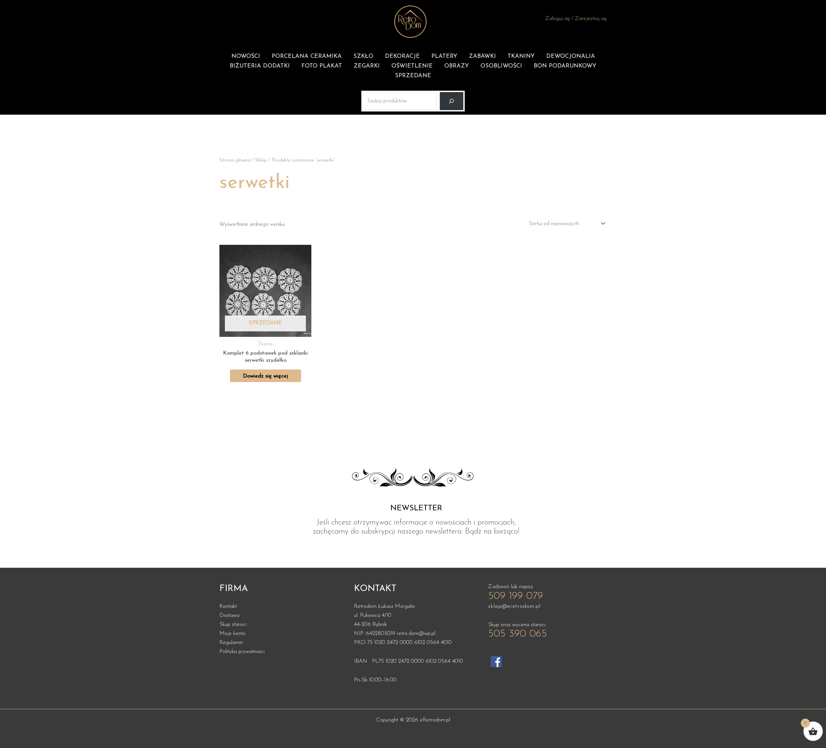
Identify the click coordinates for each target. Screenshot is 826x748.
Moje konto (232, 633)
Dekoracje (402, 56)
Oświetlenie (412, 66)
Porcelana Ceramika (307, 56)
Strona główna (234, 160)
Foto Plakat (321, 66)
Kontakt (228, 606)
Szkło (363, 56)
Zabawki (482, 56)
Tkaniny (521, 56)
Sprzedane (413, 76)
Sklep (261, 160)
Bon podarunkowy (565, 66)
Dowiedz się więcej (265, 376)
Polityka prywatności (242, 651)
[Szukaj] (451, 101)
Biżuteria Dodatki (260, 66)
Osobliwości (501, 66)
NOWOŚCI (245, 56)
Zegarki (367, 66)
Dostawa (229, 615)
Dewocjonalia (570, 56)
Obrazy (456, 66)
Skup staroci (233, 624)
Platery (444, 56)
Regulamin (231, 642)
